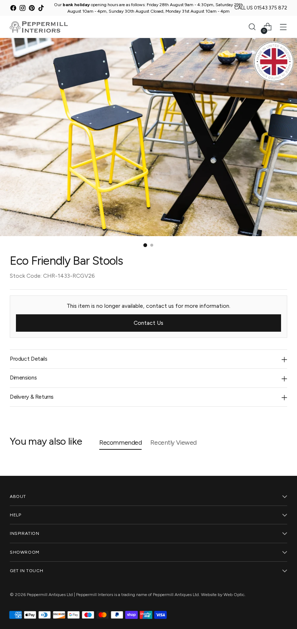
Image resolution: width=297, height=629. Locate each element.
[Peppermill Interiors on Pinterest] (31, 9)
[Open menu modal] (283, 27)
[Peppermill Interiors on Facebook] (13, 9)
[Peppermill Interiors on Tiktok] (41, 9)
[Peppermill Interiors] (39, 26)
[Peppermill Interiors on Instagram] (22, 9)
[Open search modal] (252, 27)
